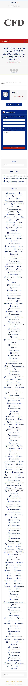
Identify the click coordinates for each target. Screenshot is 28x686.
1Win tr (22, 203)
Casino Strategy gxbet (15, 308)
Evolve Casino (15, 360)
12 (22, 195)
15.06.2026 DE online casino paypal (15, 201)
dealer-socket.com (10, 339)
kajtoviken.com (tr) (15, 427)
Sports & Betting (19, 581)
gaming (19, 382)
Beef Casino (20, 251)
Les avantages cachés (15, 435)
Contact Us (13, 681)
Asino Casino (15, 241)
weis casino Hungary (15, 631)
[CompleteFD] (14, 24)
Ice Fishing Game (10, 398)
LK (21, 448)
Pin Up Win (19, 488)
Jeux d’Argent (11, 419)
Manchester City (15, 459)
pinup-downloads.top (15, 525)
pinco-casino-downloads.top (15, 498)
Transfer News (15, 599)
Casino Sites (21, 303)
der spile (22, 339)
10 (7, 195)
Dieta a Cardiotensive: (15, 345)
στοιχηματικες (21, 663)
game (20, 379)
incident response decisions (15, 403)
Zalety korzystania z (15, 649)
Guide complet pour (15, 390)
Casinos (20, 311)
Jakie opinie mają (15, 413)
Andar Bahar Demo (11, 235)
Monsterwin (10, 467)
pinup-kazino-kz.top (15, 530)
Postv (19, 546)
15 (18, 198)
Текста (15, 668)
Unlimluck (21, 618)
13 (11, 198)
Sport (20, 578)
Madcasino (10, 456)
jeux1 (21, 419)
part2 (10, 488)
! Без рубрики (12, 193)
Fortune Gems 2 (15, 371)
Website (5, 126)
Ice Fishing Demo (15, 395)
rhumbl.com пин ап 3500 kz (15, 559)
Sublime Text (19, 583)
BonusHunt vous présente (15, 285)
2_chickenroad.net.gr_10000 (15, 209)
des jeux (15, 342)
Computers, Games (15, 331)
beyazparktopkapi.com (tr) (15, 274)
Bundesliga (15, 287)
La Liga (20, 429)
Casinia (10, 300)
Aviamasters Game (11, 246)
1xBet (12, 206)
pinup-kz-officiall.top (15, 535)
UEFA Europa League (15, 610)
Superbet (8, 586)
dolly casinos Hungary (15, 350)
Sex (21, 565)
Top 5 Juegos (15, 594)
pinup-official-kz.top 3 (15, 538)
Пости (20, 665)
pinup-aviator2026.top (15, 520)
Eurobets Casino (15, 358)
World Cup (15, 644)
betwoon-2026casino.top (15, 271)
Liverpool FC (10, 445)
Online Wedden (10, 482)
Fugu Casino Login (15, 374)
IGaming (22, 398)
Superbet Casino (20, 586)
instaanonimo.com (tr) (15, 406)
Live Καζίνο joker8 (15, 443)
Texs (19, 588)
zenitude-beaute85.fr (15, 652)
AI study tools (19, 225)
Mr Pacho (10, 469)
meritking (21, 464)
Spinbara (19, 575)
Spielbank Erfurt (20, 570)
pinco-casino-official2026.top (15, 504)
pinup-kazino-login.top (15, 533)
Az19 (9, 248)
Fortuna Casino (20, 368)
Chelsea (9, 316)
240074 (11, 211)
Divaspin (15, 347)
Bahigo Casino (19, 248)
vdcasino (9, 623)
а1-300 (10, 665)
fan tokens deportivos (19, 366)
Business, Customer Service (15, 290)
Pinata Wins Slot (15, 496)
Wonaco (20, 641)
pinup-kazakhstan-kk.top (15, 527)
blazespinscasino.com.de (15, 279)
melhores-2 (10, 464)
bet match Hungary (15, 261)
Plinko (21, 543)
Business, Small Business (15, 295)
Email (5, 123)
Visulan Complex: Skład (15, 628)
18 (14, 203)
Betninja (21, 266)
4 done (8, 217)
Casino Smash (15, 306)
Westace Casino (15, 634)
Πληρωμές (9, 663)
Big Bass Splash (10, 277)
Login (26, 41)
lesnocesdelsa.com (15, 437)
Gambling (8, 376)
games (10, 382)
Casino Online (9, 303)
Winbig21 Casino (20, 639)
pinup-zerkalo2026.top (15, 541)
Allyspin (20, 227)
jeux (21, 416)
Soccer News (19, 567)
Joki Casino (9, 424)
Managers (21, 456)
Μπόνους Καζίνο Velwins (15, 660)
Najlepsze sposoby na (18, 472)
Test (11, 588)
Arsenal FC (10, 238)
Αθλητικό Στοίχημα (15, 655)
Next (18, 104)
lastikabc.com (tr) (15, 432)
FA (7, 366)
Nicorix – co (8, 477)
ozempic (22, 482)
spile (10, 575)
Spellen (8, 570)
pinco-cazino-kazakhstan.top (15, 512)
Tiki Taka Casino (15, 591)
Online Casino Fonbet (15, 480)
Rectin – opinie (15, 557)
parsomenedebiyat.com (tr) (15, 485)
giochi (10, 384)
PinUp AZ (15, 517)
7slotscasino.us (11, 222)
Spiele (10, 573)
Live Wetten (15, 440)
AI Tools (10, 227)
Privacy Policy (19, 681)
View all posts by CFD (18, 96)
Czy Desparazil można (15, 334)
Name (5, 120)
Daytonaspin (15, 337)
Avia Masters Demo (15, 243)
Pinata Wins (15, 493)
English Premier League (15, 355)
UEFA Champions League (15, 607)
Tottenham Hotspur (15, 596)
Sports (8, 581)
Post (11, 546)
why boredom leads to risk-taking (15, 636)
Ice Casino (20, 392)
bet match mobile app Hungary (15, 263)
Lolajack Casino (15, 451)
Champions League (15, 314)
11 (15, 195)
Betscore (10, 269)
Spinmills (11, 578)
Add (17, 2)
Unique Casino (10, 618)
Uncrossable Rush (15, 615)
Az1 (22, 246)
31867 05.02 (11, 214)
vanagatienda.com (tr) (15, 620)
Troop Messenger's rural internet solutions (15, 602)
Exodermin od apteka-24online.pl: (15, 363)
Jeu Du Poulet (11, 416)
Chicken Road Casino (15, 322)
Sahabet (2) (11, 565)
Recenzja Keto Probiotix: (15, 554)
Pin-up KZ (20, 490)
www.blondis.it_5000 (15, 647)
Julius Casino (21, 424)
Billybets (22, 277)
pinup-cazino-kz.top (15, 522)
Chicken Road (20, 316)
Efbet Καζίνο (15, 353)
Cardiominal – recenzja (15, 298)
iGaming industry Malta (15, 400)
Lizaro (21, 445)
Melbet (22, 461)
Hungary (10, 392)
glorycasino (8, 387)
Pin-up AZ (10, 490)
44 (16, 217)
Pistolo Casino (11, 543)
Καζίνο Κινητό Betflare (15, 657)
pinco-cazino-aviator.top (15, 509)
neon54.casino (11, 474)
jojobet (19, 421)
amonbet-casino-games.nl (15, 233)
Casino (19, 300)
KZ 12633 (10, 429)
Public (22, 549)
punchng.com (9, 551)
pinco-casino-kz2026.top (15, 501)
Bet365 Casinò (10, 266)
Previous (10, 104)
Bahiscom (9, 251)
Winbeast (8, 639)
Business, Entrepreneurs (15, 293)
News (21, 474)
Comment (6, 132)
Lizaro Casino (11, 448)
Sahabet (21, 562)
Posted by (17, 62)
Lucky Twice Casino (15, 453)
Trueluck (15, 604)
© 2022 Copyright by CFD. (10, 683)
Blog (15, 282)
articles (20, 238)
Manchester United (11, 461)
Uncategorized (15, 612)
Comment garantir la (15, 329)
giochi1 (19, 384)
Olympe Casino (21, 477)
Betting (20, 269)
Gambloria (11, 379)
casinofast (10, 311)
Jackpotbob (15, 411)
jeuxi (11, 421)
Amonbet (15, 230)
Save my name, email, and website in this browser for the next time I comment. (14, 129)
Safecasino (10, 562)
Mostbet (21, 467)
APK (22, 235)
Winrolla (10, 641)
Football (8, 368)
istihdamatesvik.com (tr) (15, 408)
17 (6, 203)
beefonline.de (15, 254)
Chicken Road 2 (15, 319)
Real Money (21, 551)
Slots (9, 567)
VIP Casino (15, 626)
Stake (9, 583)
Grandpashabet (20, 387)
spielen (19, 573)
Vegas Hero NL (20, 623)
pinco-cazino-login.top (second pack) (15, 514)
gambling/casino (20, 376)
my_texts (20, 469)
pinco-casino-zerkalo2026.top (15, 506)
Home (7, 681)
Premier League (10, 549)
